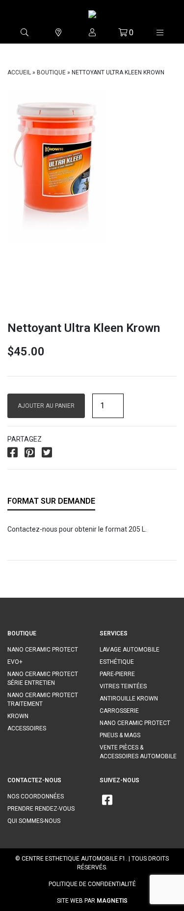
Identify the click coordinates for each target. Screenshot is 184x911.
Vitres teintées (123, 686)
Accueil (19, 72)
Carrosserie (119, 710)
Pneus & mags (120, 735)
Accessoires (26, 728)
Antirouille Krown (129, 698)
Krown (17, 716)
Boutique (51, 72)
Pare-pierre (117, 674)
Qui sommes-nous (33, 821)
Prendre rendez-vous (41, 808)
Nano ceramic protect (42, 649)
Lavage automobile (129, 649)
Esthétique (117, 661)
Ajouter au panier (46, 405)
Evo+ (15, 661)
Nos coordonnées (35, 796)
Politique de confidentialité (92, 884)
